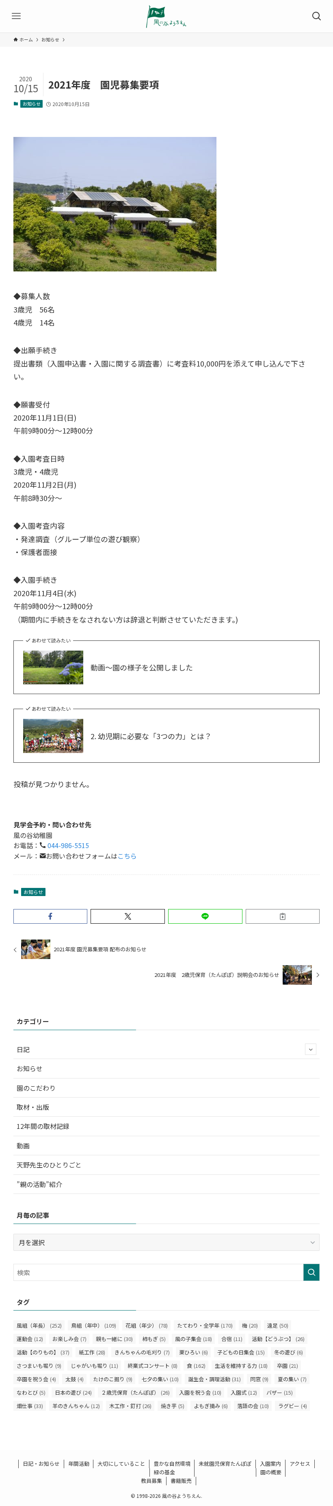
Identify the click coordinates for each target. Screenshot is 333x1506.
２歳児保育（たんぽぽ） (135, 1392)
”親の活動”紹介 (39, 1184)
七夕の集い (160, 1379)
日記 (23, 1049)
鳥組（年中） (93, 1325)
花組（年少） (146, 1325)
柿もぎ (154, 1339)
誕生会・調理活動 (214, 1379)
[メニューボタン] (16, 16)
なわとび (31, 1392)
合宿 (231, 1339)
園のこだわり (36, 1088)
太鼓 (74, 1379)
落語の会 (253, 1406)
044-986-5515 (67, 845)
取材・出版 (33, 1107)
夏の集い (292, 1379)
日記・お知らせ (41, 1463)
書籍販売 (181, 1480)
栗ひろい (193, 1352)
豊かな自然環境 (172, 1463)
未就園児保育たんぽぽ (225, 1463)
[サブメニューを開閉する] (310, 1049)
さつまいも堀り (39, 1365)
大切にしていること (121, 1463)
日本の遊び (73, 1392)
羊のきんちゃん (76, 1406)
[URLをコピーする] (283, 916)
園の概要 (270, 1472)
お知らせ (32, 103)
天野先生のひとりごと (49, 1165)
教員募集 (151, 1480)
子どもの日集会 (241, 1352)
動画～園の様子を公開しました (142, 667)
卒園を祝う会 (36, 1379)
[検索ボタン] (317, 16)
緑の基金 (164, 1472)
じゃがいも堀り (94, 1365)
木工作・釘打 (130, 1406)
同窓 (259, 1379)
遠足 (277, 1325)
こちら (127, 856)
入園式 (244, 1392)
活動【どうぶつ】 (278, 1339)
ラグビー (292, 1406)
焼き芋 (172, 1406)
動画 (23, 1145)
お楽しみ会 (69, 1339)
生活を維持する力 (241, 1365)
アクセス (300, 1463)
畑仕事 (30, 1406)
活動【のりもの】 (43, 1352)
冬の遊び (288, 1352)
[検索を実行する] (311, 1272)
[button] (50, 916)
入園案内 (270, 1463)
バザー (279, 1392)
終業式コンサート (152, 1365)
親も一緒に (114, 1339)
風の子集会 (193, 1339)
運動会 (30, 1339)
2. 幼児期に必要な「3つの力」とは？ (151, 736)
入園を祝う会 (200, 1392)
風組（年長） (39, 1325)
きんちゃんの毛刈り (142, 1352)
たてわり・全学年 (205, 1325)
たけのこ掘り (112, 1379)
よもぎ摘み (211, 1406)
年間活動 (78, 1463)
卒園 (287, 1365)
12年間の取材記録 (43, 1126)
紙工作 (92, 1352)
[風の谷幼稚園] (166, 16)
